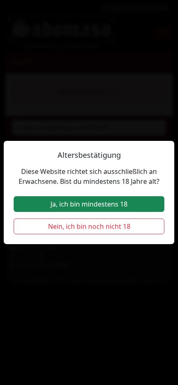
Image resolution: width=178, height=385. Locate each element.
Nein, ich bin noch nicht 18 (89, 226)
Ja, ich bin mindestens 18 (89, 204)
